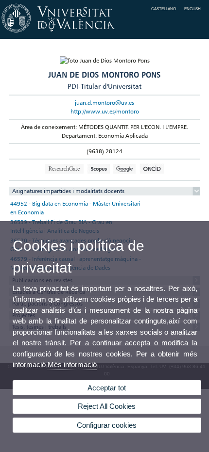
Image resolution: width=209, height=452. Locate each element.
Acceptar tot (106, 388)
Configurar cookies (107, 425)
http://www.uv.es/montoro (104, 111)
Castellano (163, 8)
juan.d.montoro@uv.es (104, 102)
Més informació (72, 364)
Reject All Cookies (107, 406)
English (192, 8)
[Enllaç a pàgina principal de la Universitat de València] (104, 33)
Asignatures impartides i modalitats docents (68, 190)
